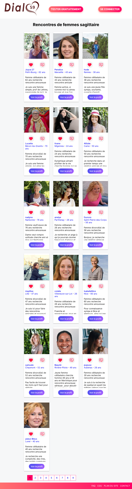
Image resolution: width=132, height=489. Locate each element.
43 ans (68, 72)
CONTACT (125, 485)
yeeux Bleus (31, 438)
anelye (58, 217)
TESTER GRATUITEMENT (66, 9)
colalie (58, 291)
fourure (87, 217)
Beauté (58, 365)
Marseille (59, 72)
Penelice (59, 69)
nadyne (29, 217)
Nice (86, 293)
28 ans (97, 367)
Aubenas (88, 367)
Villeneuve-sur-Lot (63, 293)
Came (87, 146)
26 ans (70, 220)
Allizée (87, 143)
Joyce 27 (29, 69)
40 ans (36, 441)
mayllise (29, 291)
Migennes (59, 146)
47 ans (34, 293)
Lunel (27, 441)
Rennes (87, 72)
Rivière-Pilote (61, 367)
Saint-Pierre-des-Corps (95, 220)
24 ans (69, 146)
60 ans (93, 293)
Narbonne (30, 220)
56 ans (88, 222)
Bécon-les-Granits (34, 146)
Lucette (29, 143)
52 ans (41, 367)
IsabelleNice (90, 291)
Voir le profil (37, 97)
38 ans (96, 72)
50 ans (95, 146)
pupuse (87, 365)
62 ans (42, 72)
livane (57, 143)
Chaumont (30, 367)
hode (86, 69)
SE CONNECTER (110, 9)
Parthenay (59, 220)
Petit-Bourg (30, 72)
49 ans (73, 367)
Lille (27, 293)
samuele (29, 365)
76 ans (40, 220)
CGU (99, 485)
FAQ (93, 485)
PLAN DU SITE (111, 485)
